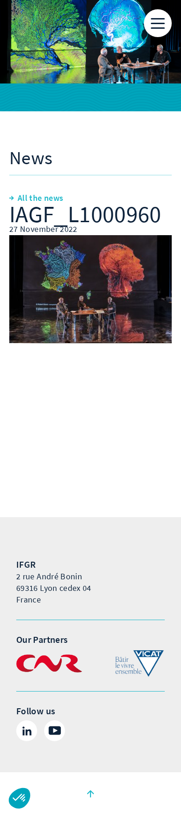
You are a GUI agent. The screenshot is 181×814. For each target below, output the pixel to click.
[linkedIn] (26, 730)
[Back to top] (90, 793)
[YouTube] (54, 730)
